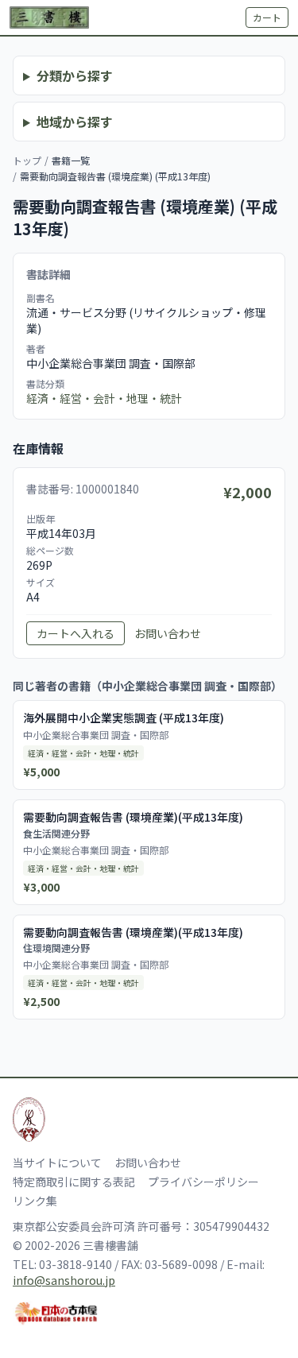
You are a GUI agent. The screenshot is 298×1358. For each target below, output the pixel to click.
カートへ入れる (75, 633)
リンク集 (35, 1201)
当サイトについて (57, 1162)
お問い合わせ (167, 633)
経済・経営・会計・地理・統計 (104, 398)
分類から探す (75, 75)
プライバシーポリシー (203, 1182)
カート (267, 17)
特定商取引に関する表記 (74, 1182)
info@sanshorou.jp (64, 1280)
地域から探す (75, 121)
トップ (27, 160)
